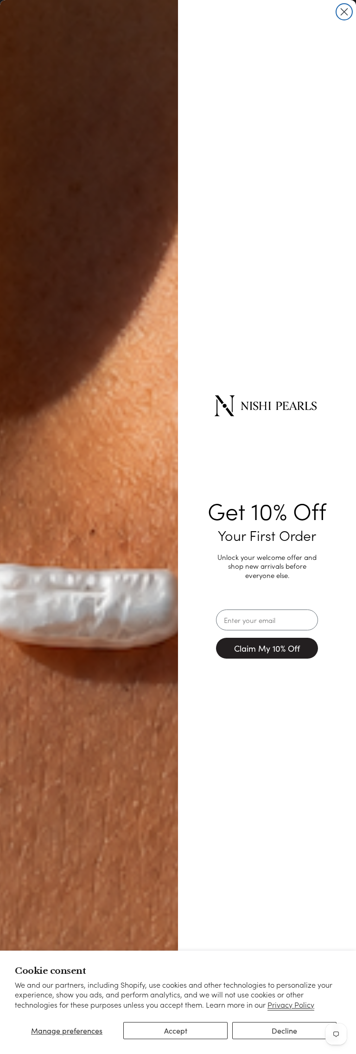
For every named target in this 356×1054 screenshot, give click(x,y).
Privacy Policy (290, 1005)
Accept (175, 1030)
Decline (284, 1030)
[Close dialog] (344, 12)
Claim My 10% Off (267, 648)
